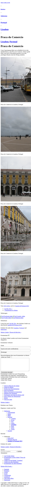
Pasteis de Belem (8, 387)
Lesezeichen (7, 475)
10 (4, 306)
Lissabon (5, 29)
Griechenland (11, 412)
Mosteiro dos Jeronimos (10, 393)
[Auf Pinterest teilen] (17, 318)
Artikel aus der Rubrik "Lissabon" (13, 460)
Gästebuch (7, 477)
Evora (12, 420)
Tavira (12, 429)
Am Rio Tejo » (8, 309)
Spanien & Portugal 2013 (22, 306)
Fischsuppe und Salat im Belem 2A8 (14, 395)
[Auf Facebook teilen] (6, 316)
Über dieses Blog (9, 478)
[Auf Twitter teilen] (5, 318)
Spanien (10, 431)
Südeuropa (4, 16)
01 (6, 306)
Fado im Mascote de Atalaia (11, 386)
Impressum (7, 480)
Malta (9, 415)
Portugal (4, 22)
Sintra (12, 427)
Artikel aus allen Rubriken (11, 462)
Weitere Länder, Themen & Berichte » (11, 332)
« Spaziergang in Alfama (11, 310)
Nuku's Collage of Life (5, 2)
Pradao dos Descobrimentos (11, 389)
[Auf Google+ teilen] (19, 316)
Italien (9, 414)
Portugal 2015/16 (12, 439)
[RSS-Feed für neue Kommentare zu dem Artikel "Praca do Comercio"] (8, 335)
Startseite (6, 469)
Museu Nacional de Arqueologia (13, 392)
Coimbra (13, 418)
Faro (12, 421)
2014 (8, 306)
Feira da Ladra (8, 399)
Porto (12, 426)
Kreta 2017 (11, 438)
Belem (6, 398)
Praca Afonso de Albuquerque (12, 396)
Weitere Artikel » (5, 402)
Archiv (6, 472)
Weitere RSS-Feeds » (6, 466)
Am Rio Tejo (12, 323)
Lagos (12, 423)
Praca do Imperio (8, 390)
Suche (5, 474)
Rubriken (3, 9)
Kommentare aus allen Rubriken (13, 463)
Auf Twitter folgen (9, 456)
